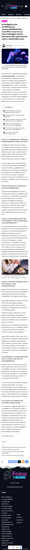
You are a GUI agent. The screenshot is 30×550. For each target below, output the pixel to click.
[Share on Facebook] (10, 547)
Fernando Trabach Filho (8, 76)
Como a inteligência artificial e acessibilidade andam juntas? (12, 111)
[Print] (20, 547)
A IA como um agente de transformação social (10, 133)
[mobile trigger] (3, 6)
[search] (19, 6)
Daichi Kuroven (9, 45)
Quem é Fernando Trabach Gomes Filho (13, 455)
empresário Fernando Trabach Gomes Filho (14, 447)
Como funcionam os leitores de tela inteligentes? (13, 116)
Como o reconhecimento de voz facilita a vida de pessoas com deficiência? (14, 120)
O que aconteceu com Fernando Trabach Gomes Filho (13, 452)
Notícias (4, 21)
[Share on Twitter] (13, 547)
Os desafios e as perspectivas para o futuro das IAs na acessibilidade (14, 128)
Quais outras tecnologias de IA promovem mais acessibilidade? (12, 124)
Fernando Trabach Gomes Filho (10, 449)
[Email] (16, 547)
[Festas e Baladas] (11, 6)
